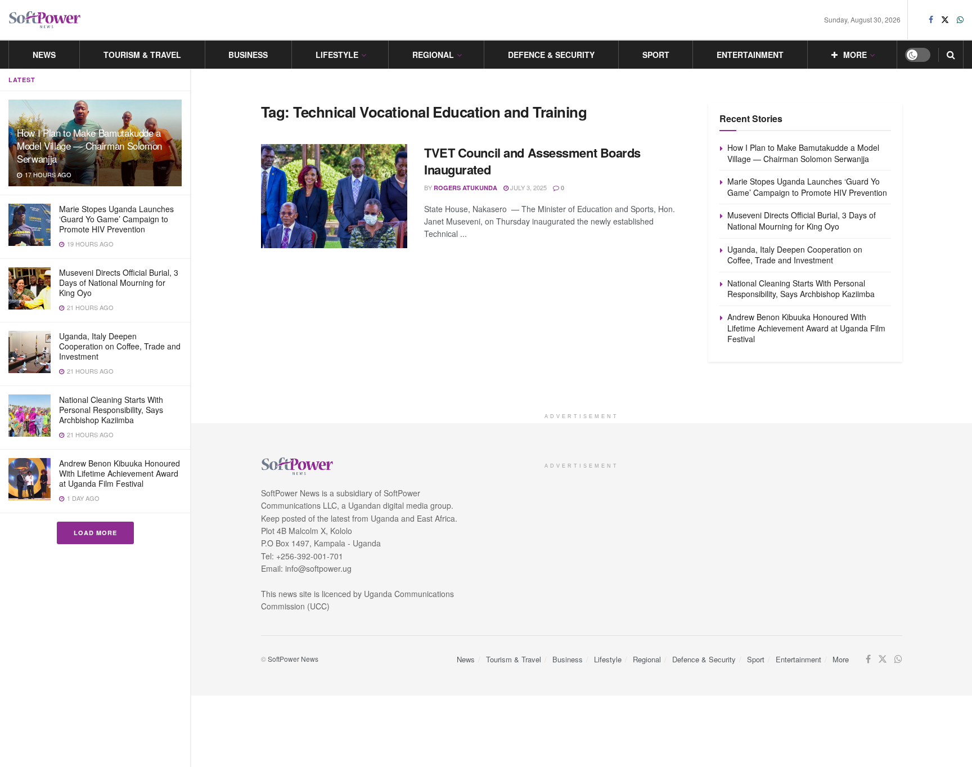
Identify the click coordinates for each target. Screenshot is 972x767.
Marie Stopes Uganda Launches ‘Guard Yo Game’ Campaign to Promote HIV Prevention (116, 219)
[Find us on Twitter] (945, 19)
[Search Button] (951, 55)
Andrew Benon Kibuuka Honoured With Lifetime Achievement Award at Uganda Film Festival (119, 473)
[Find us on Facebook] (931, 19)
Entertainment (750, 54)
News (44, 54)
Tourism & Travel (142, 54)
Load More (95, 532)
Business (248, 54)
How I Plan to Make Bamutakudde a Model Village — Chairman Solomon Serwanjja (89, 145)
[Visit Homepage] (45, 20)
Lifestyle (337, 54)
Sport (655, 54)
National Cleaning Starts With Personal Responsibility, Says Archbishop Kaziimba (111, 409)
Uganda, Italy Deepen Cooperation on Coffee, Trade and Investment (120, 346)
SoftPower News (293, 658)
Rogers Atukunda (465, 187)
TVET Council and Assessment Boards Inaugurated (532, 161)
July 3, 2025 (527, 187)
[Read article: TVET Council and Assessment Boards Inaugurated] (334, 196)
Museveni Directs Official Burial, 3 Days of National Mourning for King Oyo (118, 282)
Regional (433, 54)
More (855, 54)
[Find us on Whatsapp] (960, 19)
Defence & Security (551, 54)
